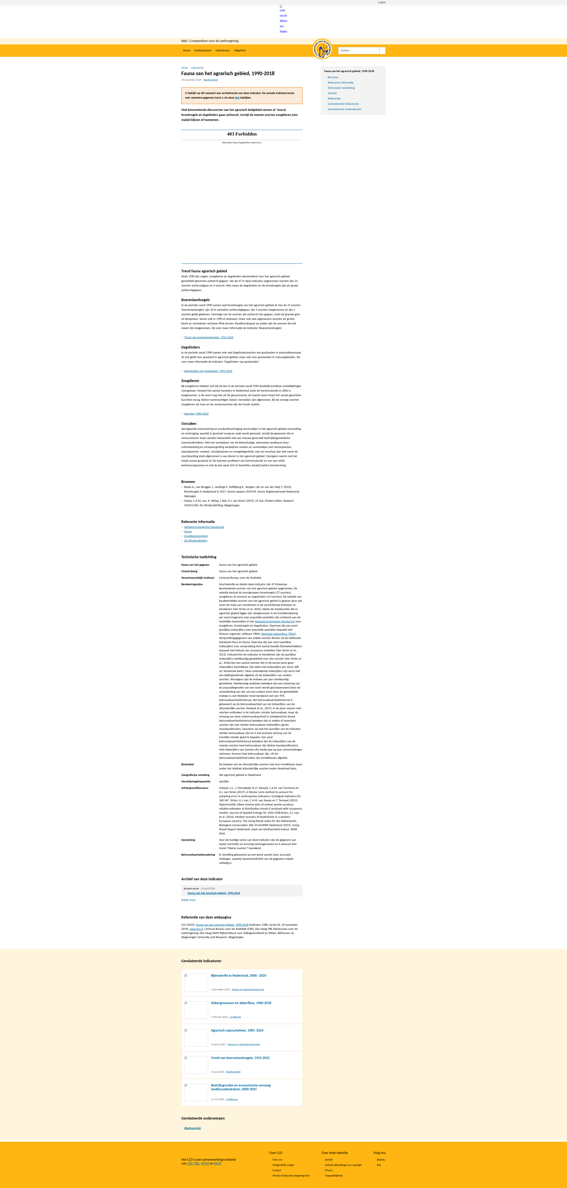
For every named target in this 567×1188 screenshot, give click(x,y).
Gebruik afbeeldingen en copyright (343, 1165)
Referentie (334, 98)
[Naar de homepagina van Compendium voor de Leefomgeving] (283, 21)
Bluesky (381, 1159)
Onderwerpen (202, 50)
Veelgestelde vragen (283, 1165)
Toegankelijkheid (334, 1175)
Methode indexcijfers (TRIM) (278, 634)
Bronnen (333, 77)
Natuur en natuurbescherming (248, 989)
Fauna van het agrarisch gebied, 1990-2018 (222, 925)
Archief (332, 93)
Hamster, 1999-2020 (196, 413)
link (237, 97)
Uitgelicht (240, 50)
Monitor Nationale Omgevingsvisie (291, 1175)
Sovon (188, 531)
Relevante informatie (341, 82)
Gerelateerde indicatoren (343, 104)
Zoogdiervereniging (196, 536)
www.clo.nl (196, 929)
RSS (379, 1165)
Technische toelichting (341, 88)
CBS (190, 1163)
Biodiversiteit (211, 80)
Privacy (329, 1170)
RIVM (205, 1163)
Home (186, 50)
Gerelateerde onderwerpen (344, 109)
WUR (217, 1163)
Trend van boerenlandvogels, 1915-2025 (208, 337)
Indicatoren (223, 50)
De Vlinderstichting (195, 540)
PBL (196, 1163)
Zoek (382, 50)
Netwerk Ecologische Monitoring (204, 527)
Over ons (277, 1159)
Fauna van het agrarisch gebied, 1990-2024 (214, 893)
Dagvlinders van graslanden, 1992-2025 (208, 371)
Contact (277, 1170)
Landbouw (235, 1017)
